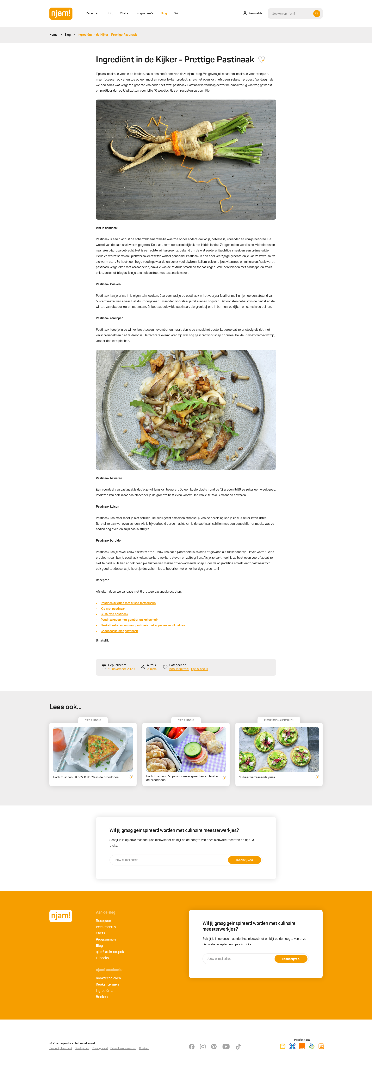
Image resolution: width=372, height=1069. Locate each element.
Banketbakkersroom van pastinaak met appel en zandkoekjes (143, 625)
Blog (68, 34)
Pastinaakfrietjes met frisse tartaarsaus (128, 603)
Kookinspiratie (179, 669)
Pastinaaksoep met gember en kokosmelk (129, 620)
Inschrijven (244, 860)
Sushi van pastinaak (114, 614)
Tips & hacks (199, 669)
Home (53, 34)
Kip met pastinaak (113, 608)
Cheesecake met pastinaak (119, 631)
